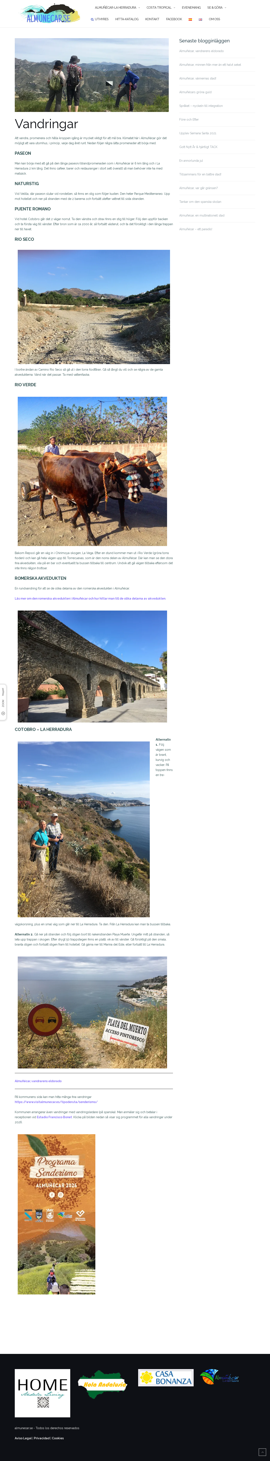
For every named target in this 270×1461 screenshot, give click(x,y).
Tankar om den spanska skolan (200, 201)
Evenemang (191, 7)
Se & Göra (214, 7)
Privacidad (42, 1438)
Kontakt (152, 19)
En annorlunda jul (191, 160)
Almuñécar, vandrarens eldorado (38, 1081)
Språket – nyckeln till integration (201, 106)
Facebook (174, 19)
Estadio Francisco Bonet (54, 1117)
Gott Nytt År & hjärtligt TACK (198, 147)
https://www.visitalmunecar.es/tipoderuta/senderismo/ (56, 1102)
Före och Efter (189, 119)
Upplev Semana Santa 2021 (197, 133)
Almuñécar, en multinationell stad (201, 215)
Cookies (58, 1438)
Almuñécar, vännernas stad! (197, 78)
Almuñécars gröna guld (195, 92)
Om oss (214, 19)
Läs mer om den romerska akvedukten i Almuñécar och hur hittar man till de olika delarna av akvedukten (90, 598)
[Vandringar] (92, 77)
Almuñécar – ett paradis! (195, 229)
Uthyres (101, 19)
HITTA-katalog (126, 19)
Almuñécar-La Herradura (115, 7)
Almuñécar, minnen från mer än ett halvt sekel (210, 64)
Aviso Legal (23, 1438)
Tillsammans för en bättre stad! (200, 174)
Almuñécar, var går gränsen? (198, 188)
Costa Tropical (159, 7)
